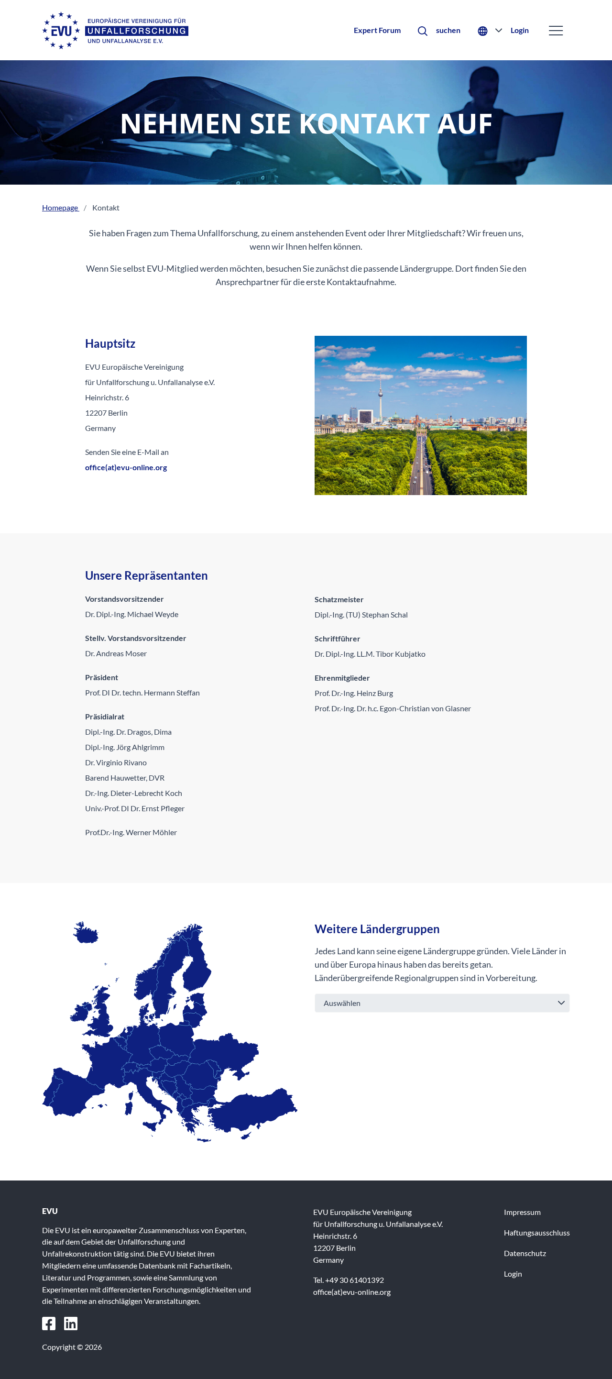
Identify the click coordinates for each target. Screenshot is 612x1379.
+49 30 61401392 (354, 1279)
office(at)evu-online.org (126, 467)
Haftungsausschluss (537, 1232)
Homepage (60, 207)
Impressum (522, 1211)
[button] (439, 30)
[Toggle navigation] (556, 30)
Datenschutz (525, 1253)
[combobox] (442, 1003)
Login (520, 29)
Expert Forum (377, 29)
